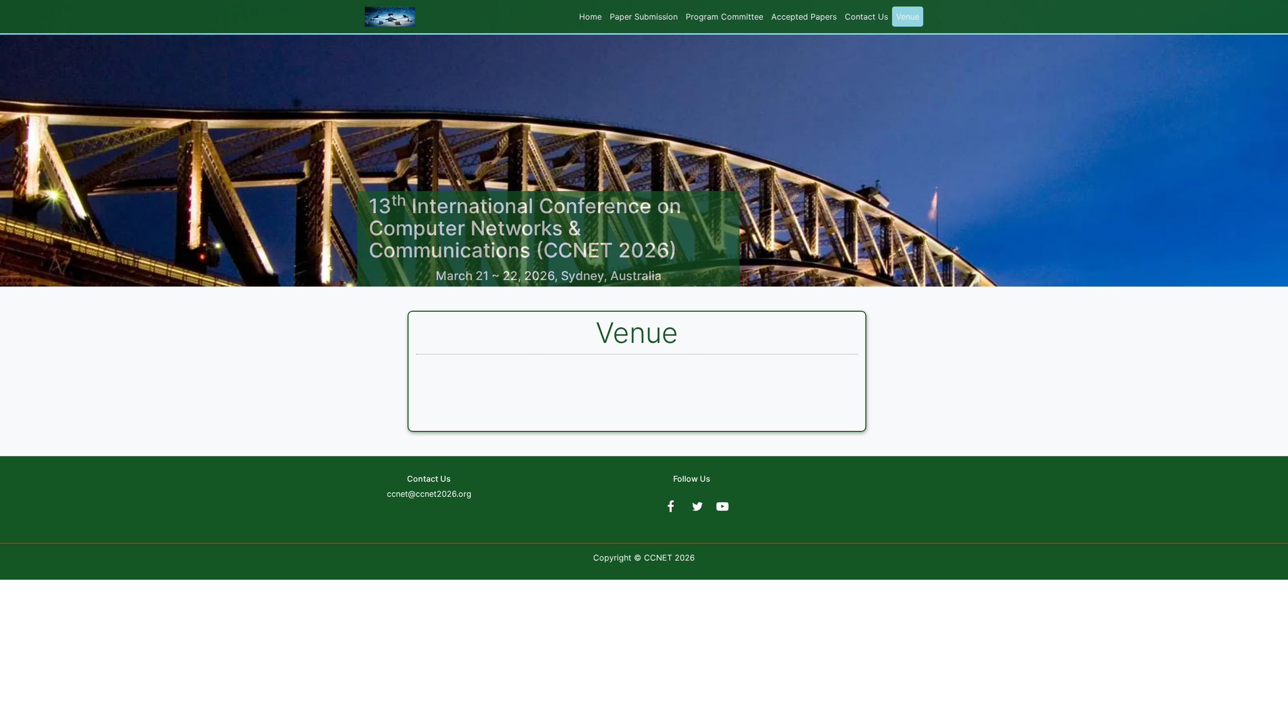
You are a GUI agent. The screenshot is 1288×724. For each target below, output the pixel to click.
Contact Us (866, 17)
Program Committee (724, 17)
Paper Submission (644, 17)
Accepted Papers (804, 17)
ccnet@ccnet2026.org (429, 494)
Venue (907, 17)
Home (590, 17)
